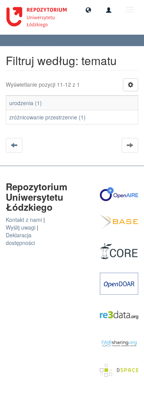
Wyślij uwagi (20, 227)
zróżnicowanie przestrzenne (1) (47, 117)
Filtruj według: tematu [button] (35, 40)
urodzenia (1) (25, 103)
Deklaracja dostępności (20, 239)
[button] (88, 9)
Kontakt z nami (24, 219)
